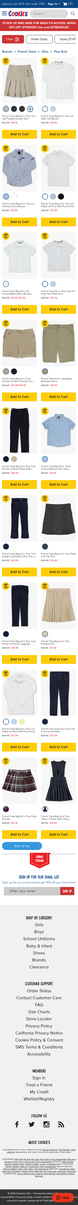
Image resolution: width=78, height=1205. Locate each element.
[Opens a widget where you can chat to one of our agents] (63, 1198)
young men (29, 1162)
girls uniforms (37, 1174)
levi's (31, 1171)
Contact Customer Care (39, 998)
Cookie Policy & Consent (39, 1040)
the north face (50, 1171)
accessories (50, 1167)
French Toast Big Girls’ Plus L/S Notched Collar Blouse (18, 205)
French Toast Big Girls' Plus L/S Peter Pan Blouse (57, 117)
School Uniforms (39, 939)
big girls (26, 1159)
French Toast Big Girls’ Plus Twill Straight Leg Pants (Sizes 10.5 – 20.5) (19, 556)
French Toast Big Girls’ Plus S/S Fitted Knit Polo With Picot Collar (57, 205)
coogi (9, 1171)
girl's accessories (59, 1159)
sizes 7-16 (32, 1169)
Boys (39, 932)
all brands (71, 1171)
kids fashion (64, 1150)
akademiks (64, 1169)
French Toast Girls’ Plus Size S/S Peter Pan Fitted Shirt (58, 292)
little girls (19, 1159)
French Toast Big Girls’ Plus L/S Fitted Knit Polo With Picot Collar (18, 730)
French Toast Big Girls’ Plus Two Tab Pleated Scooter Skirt (19, 117)
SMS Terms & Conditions (39, 1047)
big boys (8, 1162)
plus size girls (37, 1159)
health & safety (32, 1164)
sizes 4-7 (24, 1167)
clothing (8, 1164)
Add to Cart (19, 134)
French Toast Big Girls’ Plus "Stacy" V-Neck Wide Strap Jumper (55, 819)
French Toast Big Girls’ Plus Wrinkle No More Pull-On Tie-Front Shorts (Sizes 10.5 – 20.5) (18, 381)
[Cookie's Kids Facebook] (17, 1126)
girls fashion (62, 1174)
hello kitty (38, 1171)
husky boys (18, 1162)
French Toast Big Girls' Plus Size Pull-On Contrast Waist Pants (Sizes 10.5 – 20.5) (19, 469)
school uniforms (50, 1150)
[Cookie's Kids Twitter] (32, 1126)
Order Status (39, 991)
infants (8, 1167)
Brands (39, 960)
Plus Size (60, 51)
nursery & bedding (48, 1164)
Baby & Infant (39, 946)
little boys (71, 1159)
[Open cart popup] (74, 4)
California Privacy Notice (39, 1033)
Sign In (53, 3)
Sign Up (67, 891)
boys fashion (50, 1174)
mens (41, 1167)
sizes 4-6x (23, 1169)
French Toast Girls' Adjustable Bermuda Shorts (56, 380)
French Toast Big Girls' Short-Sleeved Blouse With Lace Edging (56, 469)
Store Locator (39, 1019)
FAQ (39, 1005)
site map (39, 1176)
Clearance (39, 967)
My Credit (39, 1092)
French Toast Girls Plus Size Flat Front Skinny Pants (58, 730)
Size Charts (39, 1012)
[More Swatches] (29, 108)
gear (22, 1164)
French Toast (27, 51)
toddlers (16, 1167)
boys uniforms (23, 1174)
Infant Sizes (39, 39)
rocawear (61, 1171)
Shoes (39, 953)
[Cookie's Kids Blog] (61, 1126)
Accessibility (39, 1054)
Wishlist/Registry (39, 1099)
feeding (15, 1164)
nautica (25, 1171)
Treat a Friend (39, 1085)
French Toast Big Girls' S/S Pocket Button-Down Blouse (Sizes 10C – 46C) (16, 294)
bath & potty (68, 1162)
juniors (47, 1159)
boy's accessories (43, 1162)
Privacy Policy (39, 1026)
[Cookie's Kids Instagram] (46, 1126)
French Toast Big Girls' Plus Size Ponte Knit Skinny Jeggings (19, 642)
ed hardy (17, 1171)
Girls (45, 51)
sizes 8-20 (34, 1167)
